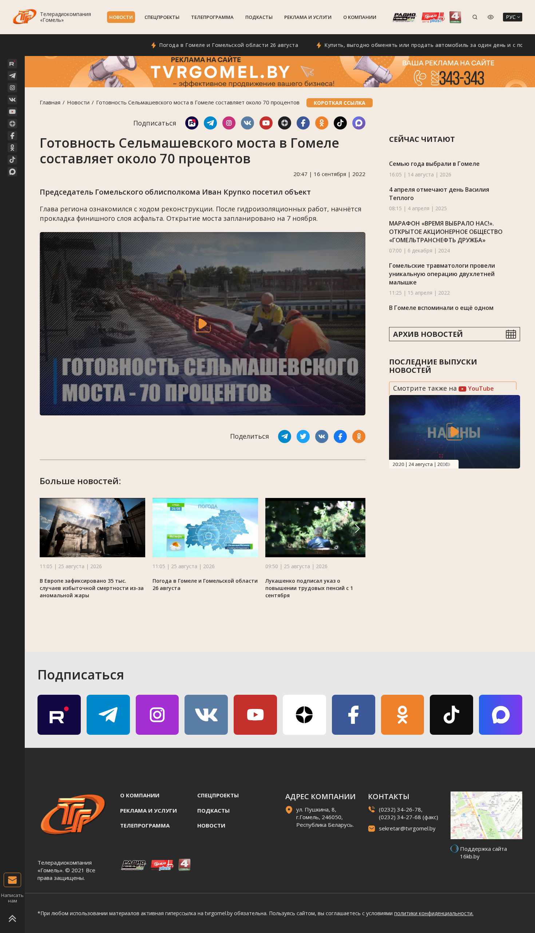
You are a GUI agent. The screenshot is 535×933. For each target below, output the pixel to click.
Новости (121, 17)
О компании (359, 17)
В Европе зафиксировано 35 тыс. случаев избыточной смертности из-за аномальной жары (92, 588)
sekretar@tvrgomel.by (407, 828)
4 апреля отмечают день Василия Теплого (439, 194)
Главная (50, 102)
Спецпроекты (161, 17)
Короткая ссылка (339, 102)
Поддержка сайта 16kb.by (483, 852)
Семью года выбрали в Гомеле (434, 164)
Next (448, 464)
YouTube (480, 388)
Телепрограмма (212, 17)
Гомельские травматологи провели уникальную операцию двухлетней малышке (442, 274)
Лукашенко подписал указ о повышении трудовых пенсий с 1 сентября (309, 588)
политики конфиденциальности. (433, 913)
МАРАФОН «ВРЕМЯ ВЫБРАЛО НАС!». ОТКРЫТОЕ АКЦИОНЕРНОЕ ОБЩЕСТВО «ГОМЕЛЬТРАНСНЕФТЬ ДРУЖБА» (446, 231)
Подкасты (259, 17)
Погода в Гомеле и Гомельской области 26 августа (202, 44)
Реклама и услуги (308, 17)
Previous (443, 464)
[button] (357, 528)
